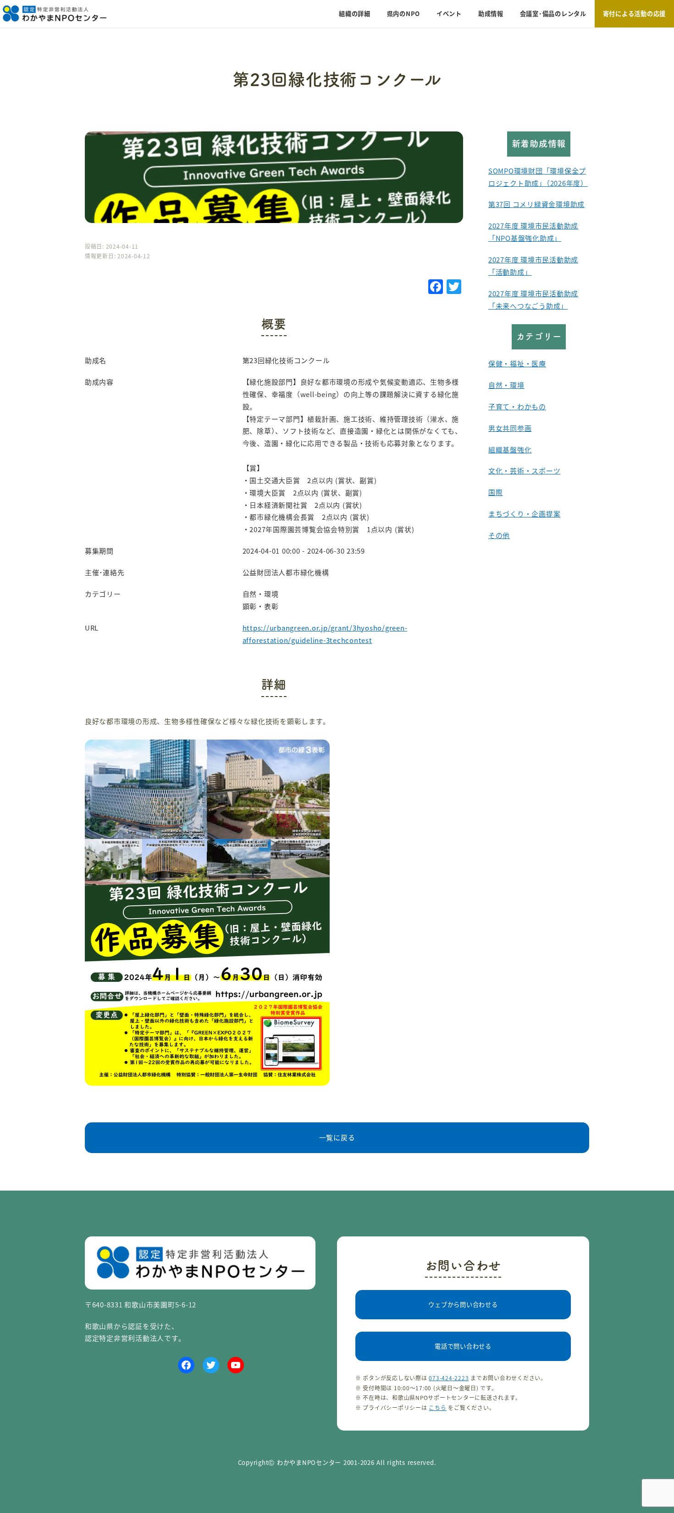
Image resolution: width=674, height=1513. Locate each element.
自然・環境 (506, 385)
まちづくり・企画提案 (524, 513)
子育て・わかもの (517, 406)
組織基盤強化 (509, 449)
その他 (499, 535)
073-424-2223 (449, 1378)
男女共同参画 (509, 428)
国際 (495, 492)
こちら (437, 1407)
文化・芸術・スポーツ (524, 470)
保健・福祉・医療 (517, 363)
